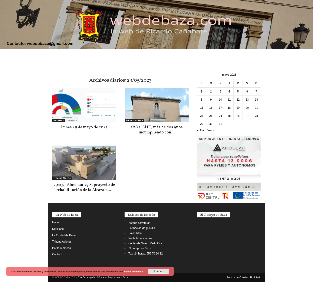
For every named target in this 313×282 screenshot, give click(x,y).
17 (220, 107)
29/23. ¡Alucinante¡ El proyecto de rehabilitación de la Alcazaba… (84, 187)
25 (229, 115)
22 (201, 115)
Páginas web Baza (118, 277)
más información (133, 271)
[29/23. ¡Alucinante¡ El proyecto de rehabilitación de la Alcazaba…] (84, 163)
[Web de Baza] (156, 24)
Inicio (55, 222)
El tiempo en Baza (139, 248)
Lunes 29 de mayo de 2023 (84, 127)
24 (220, 115)
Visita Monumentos (140, 238)
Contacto (57, 254)
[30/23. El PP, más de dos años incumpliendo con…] (157, 105)
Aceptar (159, 271)
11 (229, 99)
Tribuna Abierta (134, 120)
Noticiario (58, 120)
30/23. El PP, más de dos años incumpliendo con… (157, 129)
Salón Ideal (135, 233)
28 (256, 115)
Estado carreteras (139, 222)
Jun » (210, 130)
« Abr (200, 130)
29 (201, 124)
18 (229, 107)
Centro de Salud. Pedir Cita (145, 243)
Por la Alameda (61, 248)
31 (220, 124)
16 (210, 107)
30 (210, 124)
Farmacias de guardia (141, 228)
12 (238, 99)
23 (210, 115)
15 (201, 107)
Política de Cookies (237, 277)
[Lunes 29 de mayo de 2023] (84, 105)
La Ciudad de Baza (64, 235)
